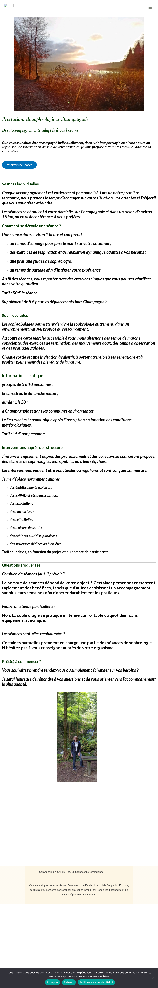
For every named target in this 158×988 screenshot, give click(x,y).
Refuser (69, 982)
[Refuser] (153, 978)
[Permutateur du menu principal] (150, 8)
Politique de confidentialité (85, 876)
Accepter (52, 982)
